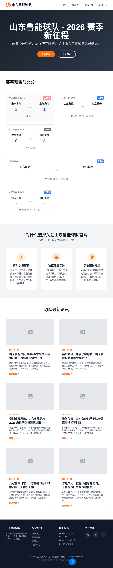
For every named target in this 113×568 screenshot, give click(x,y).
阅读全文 (13, 374)
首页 (65, 5)
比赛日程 (36, 537)
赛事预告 (76, 5)
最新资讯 (66, 54)
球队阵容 (36, 533)
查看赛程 (46, 54)
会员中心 (36, 545)
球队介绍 (89, 5)
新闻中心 (102, 5)
